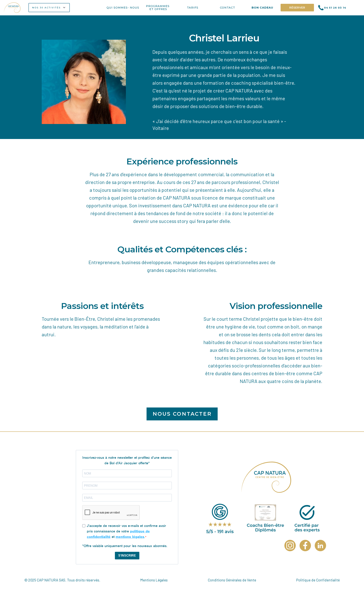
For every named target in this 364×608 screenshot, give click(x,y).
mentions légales (130, 537)
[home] (12, 8)
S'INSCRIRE (127, 555)
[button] (49, 7)
